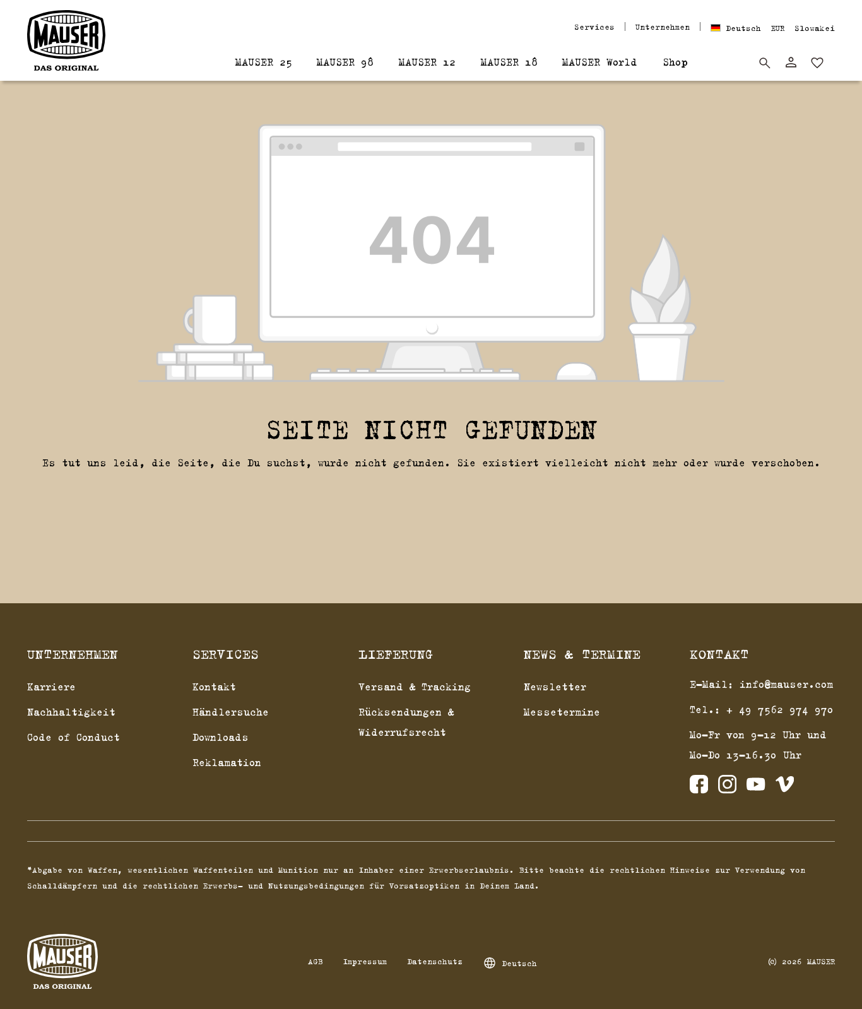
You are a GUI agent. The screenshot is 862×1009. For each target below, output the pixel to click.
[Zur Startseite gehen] (66, 40)
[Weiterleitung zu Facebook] (699, 787)
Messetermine (562, 712)
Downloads (220, 737)
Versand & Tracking (414, 686)
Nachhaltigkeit (71, 712)
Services (594, 26)
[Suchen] (764, 63)
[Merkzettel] (817, 63)
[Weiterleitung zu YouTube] (756, 787)
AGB (315, 961)
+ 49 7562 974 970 (780, 709)
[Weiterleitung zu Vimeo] (785, 787)
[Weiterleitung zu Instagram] (727, 787)
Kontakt (214, 686)
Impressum (365, 961)
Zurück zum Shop (431, 495)
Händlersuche (230, 712)
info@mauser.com (786, 684)
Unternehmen (662, 26)
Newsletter (555, 686)
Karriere (51, 686)
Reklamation (226, 762)
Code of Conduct (73, 737)
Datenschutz (435, 961)
